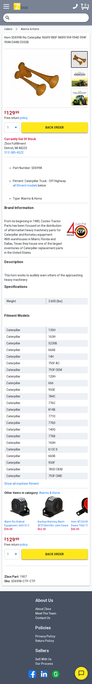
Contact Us (42, 618)
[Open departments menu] (7, 6)
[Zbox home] (21, 6)
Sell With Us (43, 659)
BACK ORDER (54, 127)
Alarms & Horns (30, 29)
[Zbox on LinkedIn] (44, 674)
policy (24, 118)
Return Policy (44, 641)
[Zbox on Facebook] (32, 674)
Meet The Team (45, 613)
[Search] (7, 17)
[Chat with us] (81, 673)
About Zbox (43, 609)
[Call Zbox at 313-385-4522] (76, 6)
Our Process (44, 663)
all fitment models (25, 185)
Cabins (8, 29)
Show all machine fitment (21, 483)
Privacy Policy (45, 636)
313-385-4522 (14, 152)
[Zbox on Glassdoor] (55, 674)
